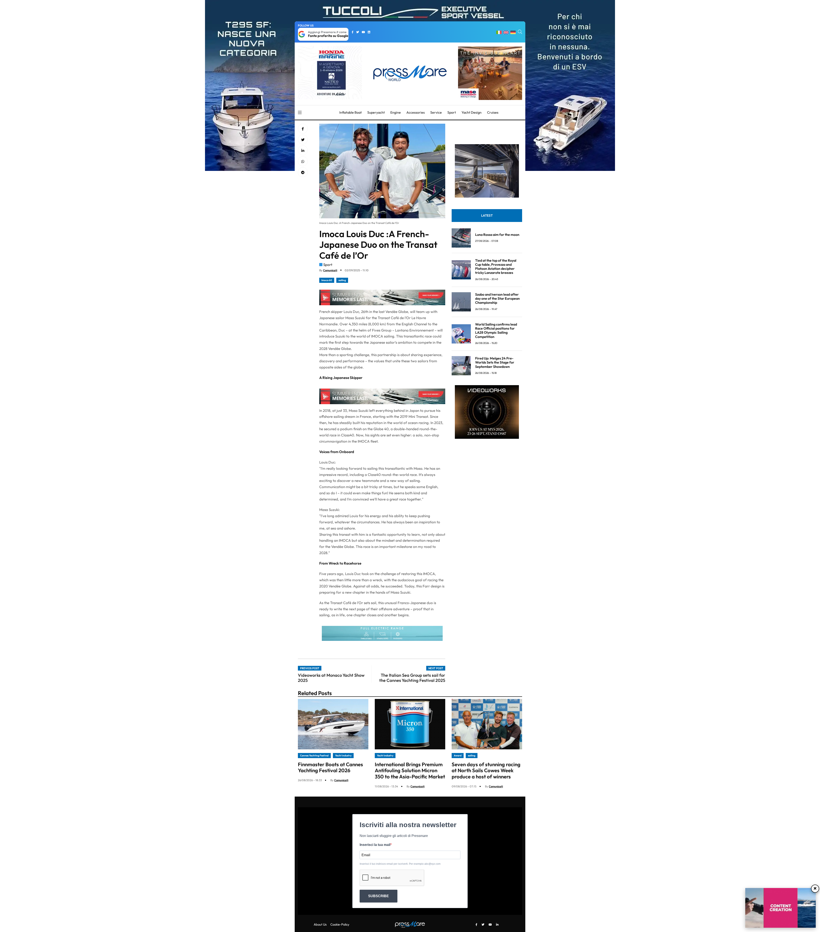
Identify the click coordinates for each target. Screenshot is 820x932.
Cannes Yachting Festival (314, 755)
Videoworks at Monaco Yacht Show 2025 (331, 677)
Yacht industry (343, 755)
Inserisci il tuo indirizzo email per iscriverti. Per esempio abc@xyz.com (400, 863)
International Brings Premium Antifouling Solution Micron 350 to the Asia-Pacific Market (410, 770)
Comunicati (330, 270)
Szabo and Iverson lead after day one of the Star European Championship (497, 298)
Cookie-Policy (339, 924)
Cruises (492, 112)
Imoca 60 (326, 280)
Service (436, 112)
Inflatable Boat (350, 112)
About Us (320, 924)
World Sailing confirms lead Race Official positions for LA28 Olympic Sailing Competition (496, 330)
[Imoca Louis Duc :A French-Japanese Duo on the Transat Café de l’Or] (302, 151)
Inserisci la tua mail (375, 845)
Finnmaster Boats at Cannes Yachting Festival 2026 (330, 767)
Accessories (415, 112)
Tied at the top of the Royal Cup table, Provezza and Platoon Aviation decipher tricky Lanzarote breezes (495, 266)
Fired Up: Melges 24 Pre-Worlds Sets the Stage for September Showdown (494, 362)
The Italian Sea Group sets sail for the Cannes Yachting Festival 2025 (412, 677)
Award (457, 755)
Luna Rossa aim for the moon (497, 234)
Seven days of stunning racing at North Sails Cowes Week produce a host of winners (486, 770)
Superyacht (376, 112)
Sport (451, 112)
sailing (342, 280)
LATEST (487, 215)
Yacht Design (471, 112)
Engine (395, 112)
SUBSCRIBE (378, 896)
